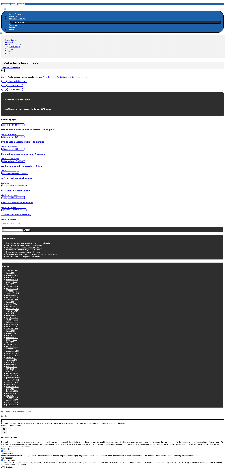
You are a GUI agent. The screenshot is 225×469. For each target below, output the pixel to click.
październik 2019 (13, 404)
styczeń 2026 (12, 286)
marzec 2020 (11, 393)
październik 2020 (13, 378)
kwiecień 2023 (12, 315)
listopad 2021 (12, 349)
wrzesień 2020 (12, 380)
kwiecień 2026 (12, 280)
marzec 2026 (11, 282)
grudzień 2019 (12, 400)
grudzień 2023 (12, 306)
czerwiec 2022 (12, 333)
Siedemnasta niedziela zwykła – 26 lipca (23, 252)
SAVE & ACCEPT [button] (7, 467)
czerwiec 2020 (12, 387)
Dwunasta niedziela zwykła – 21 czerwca (23, 256)
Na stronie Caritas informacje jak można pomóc (67, 77)
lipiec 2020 (10, 384)
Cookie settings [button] (108, 423)
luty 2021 (10, 369)
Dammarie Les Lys (17, 81)
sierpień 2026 (12, 271)
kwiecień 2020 (12, 391)
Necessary (8, 451)
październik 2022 (13, 324)
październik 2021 (13, 351)
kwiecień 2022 (12, 338)
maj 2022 (10, 335)
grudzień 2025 (12, 289)
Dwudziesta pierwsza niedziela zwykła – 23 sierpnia (28, 243)
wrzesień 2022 (12, 326)
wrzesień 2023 (12, 309)
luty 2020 (10, 396)
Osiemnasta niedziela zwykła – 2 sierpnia (23, 250)
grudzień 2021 (12, 346)
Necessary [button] (5, 449)
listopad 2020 (12, 375)
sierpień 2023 (12, 311)
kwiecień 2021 (12, 364)
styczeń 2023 (12, 317)
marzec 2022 (11, 340)
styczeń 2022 (12, 344)
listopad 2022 (12, 322)
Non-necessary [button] (7, 458)
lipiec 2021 (10, 358)
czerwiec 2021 (12, 360)
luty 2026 (10, 284)
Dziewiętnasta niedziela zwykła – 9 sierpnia (24, 247)
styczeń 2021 (12, 371)
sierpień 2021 (12, 355)
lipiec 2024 (10, 302)
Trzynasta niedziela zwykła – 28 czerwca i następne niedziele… (32, 254)
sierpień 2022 (12, 329)
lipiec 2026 (10, 273)
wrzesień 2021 (12, 353)
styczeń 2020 (12, 398)
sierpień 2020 (12, 382)
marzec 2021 (11, 367)
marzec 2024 (11, 304)
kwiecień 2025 (12, 295)
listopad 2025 (12, 291)
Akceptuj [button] (121, 423)
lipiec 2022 (10, 331)
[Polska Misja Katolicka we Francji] (5, 7)
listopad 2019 (12, 402)
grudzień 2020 (12, 373)
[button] (6, 3)
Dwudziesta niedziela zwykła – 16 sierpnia (24, 245)
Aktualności (5, 134)
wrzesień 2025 (12, 293)
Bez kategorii (14, 89)
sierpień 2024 (12, 300)
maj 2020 (10, 389)
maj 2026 (10, 277)
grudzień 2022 (12, 320)
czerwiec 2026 (12, 275)
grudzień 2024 (12, 297)
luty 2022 (10, 342)
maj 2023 (10, 313)
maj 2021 (10, 362)
